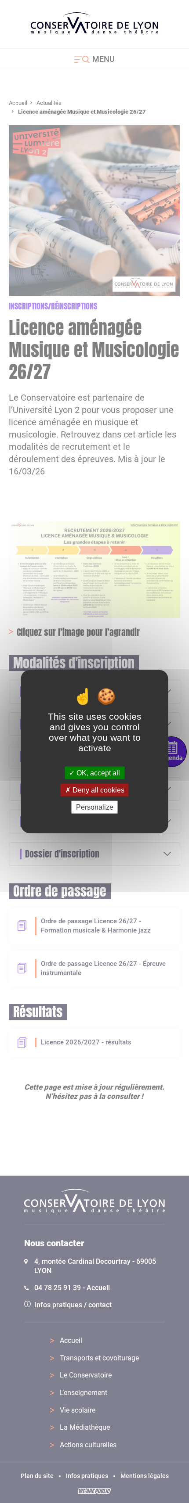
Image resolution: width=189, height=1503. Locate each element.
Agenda (171, 757)
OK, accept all (97, 772)
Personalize (94, 807)
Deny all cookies (97, 789)
